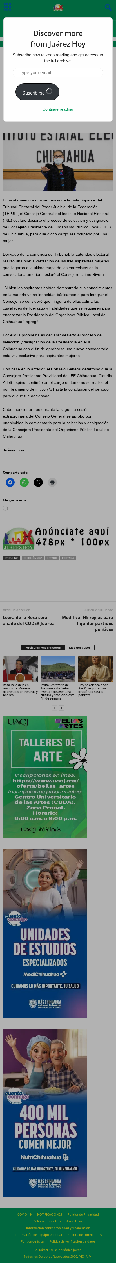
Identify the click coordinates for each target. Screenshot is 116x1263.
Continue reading (58, 109)
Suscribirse (34, 93)
